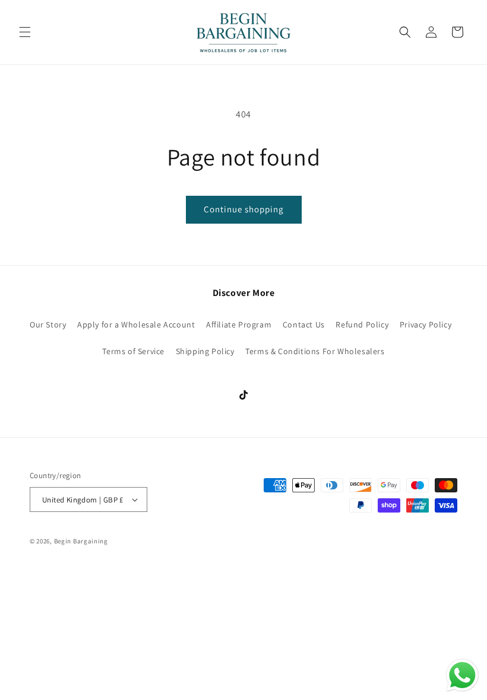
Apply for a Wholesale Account (136, 324)
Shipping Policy (205, 351)
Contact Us (304, 324)
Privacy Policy (425, 324)
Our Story (48, 324)
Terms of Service (133, 351)
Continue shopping (244, 209)
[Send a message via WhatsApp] (462, 675)
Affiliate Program (238, 324)
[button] (25, 32)
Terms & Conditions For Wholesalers (314, 351)
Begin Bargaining (81, 541)
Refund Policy (362, 324)
